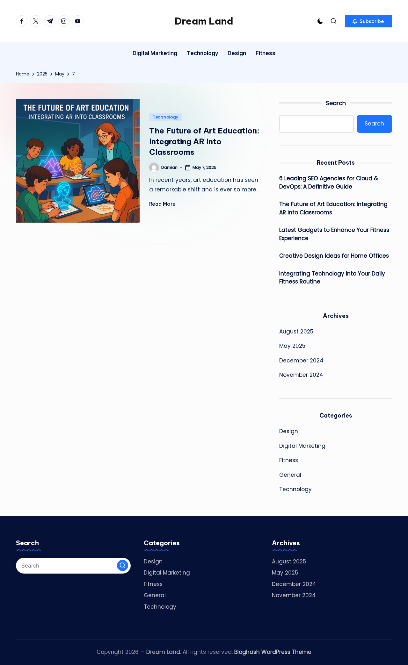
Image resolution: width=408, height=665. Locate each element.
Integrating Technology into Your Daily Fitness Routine (332, 278)
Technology (165, 117)
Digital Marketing (302, 446)
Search (336, 103)
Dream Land (204, 21)
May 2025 (292, 346)
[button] (368, 21)
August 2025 (296, 331)
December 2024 (301, 360)
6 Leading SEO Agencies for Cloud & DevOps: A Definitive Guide (328, 182)
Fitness (288, 460)
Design (288, 431)
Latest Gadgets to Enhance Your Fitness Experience (334, 234)
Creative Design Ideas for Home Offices (334, 256)
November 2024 (301, 375)
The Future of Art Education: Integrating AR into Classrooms (204, 141)
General (290, 475)
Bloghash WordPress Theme (272, 652)
